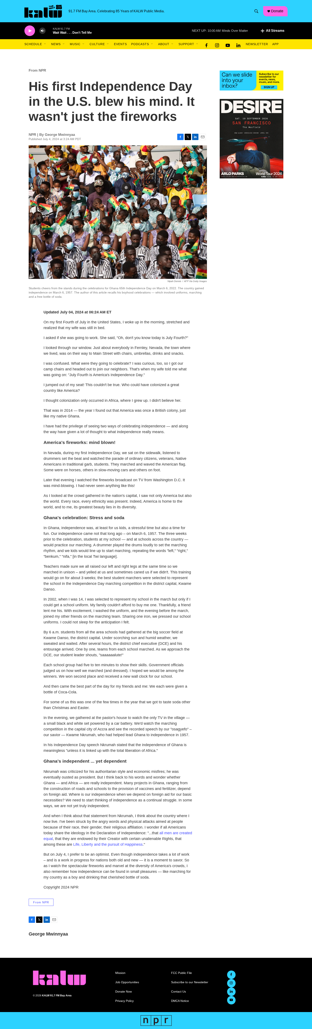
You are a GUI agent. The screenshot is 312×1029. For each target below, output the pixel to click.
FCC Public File (181, 973)
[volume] (42, 31)
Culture (97, 44)
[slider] (49, 30)
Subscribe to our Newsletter (189, 982)
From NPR (37, 70)
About (163, 44)
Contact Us (178, 991)
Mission (120, 973)
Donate (277, 11)
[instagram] (217, 44)
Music (75, 44)
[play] (29, 30)
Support (186, 44)
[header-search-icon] (256, 11)
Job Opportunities (127, 982)
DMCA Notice (180, 1001)
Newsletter (257, 44)
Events (120, 44)
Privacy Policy (124, 1001)
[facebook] (206, 44)
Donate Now (123, 991)
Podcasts (140, 44)
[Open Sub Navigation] (45, 44)
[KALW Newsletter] (251, 80)
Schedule (33, 44)
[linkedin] (238, 44)
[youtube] (228, 44)
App (275, 44)
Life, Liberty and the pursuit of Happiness (108, 844)
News (56, 44)
